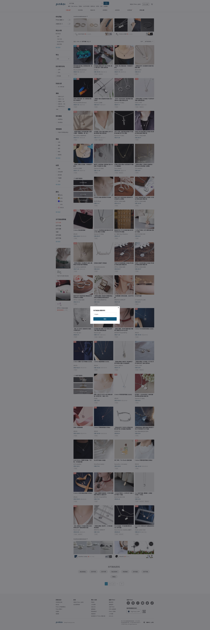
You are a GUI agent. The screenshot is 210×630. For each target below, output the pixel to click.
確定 (105, 319)
